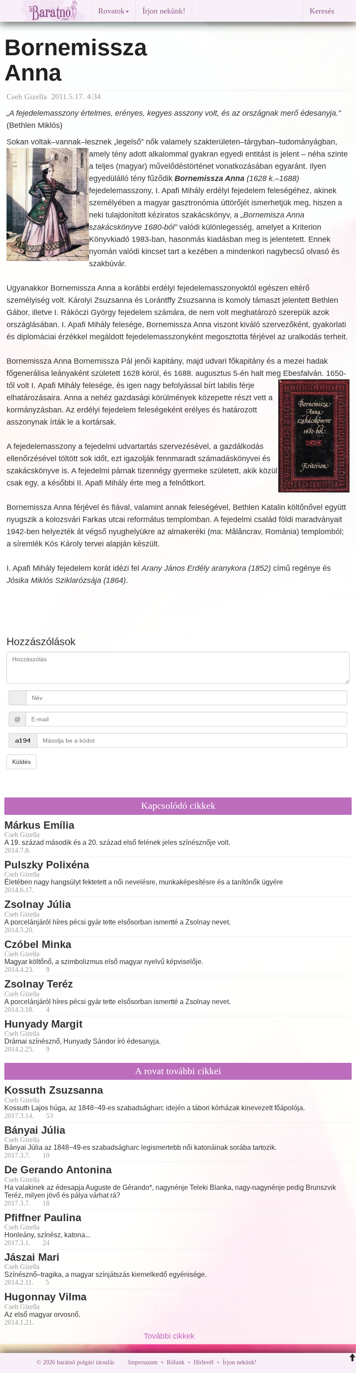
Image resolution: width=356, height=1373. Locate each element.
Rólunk (176, 1362)
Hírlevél (204, 1362)
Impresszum (143, 1362)
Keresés (322, 11)
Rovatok (111, 11)
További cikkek (170, 1336)
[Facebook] (265, 1362)
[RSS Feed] (306, 1362)
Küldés (21, 761)
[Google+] (279, 1362)
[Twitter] (293, 1362)
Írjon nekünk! (163, 11)
